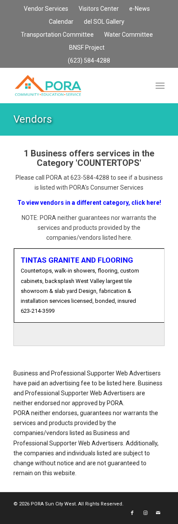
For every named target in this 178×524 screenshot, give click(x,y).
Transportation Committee (57, 34)
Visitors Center (99, 8)
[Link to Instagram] (145, 513)
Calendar (61, 21)
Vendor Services (46, 8)
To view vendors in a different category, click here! (89, 202)
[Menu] (160, 85)
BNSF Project (87, 47)
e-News (139, 8)
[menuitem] (46, 9)
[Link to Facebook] (132, 513)
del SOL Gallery (104, 21)
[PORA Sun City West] (73, 85)
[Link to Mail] (158, 513)
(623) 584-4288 (89, 60)
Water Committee (128, 34)
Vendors (32, 119)
